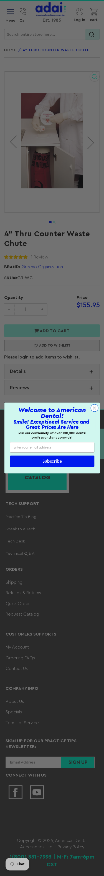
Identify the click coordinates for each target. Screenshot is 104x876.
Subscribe (52, 461)
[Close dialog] (94, 408)
